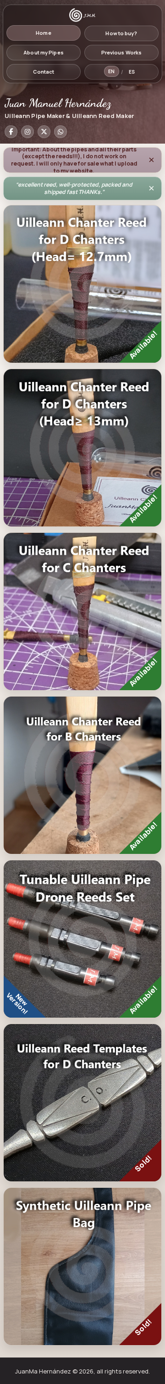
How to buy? (121, 33)
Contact (44, 71)
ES (132, 72)
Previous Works (121, 52)
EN (111, 71)
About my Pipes (43, 52)
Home (43, 32)
